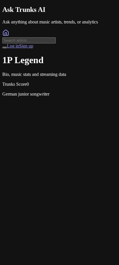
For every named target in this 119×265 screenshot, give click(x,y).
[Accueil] (5, 34)
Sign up (26, 45)
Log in (13, 45)
